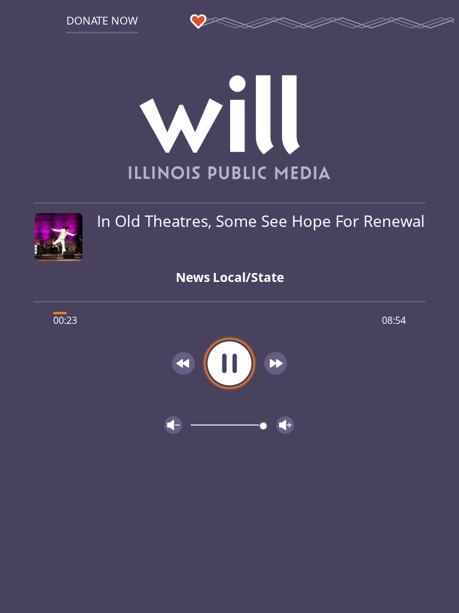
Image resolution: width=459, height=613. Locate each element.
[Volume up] (285, 425)
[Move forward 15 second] (275, 363)
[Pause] (229, 363)
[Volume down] (173, 425)
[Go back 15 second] (183, 363)
